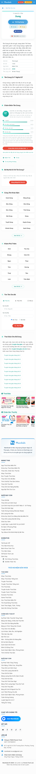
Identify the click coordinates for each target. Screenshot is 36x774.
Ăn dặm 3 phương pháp (8, 527)
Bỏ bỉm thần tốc (10, 562)
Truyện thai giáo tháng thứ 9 (12, 387)
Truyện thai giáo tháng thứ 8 (12, 383)
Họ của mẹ (6, 312)
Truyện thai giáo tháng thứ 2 (12, 359)
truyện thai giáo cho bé (19, 349)
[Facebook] (7, 729)
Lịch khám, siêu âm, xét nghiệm (11, 631)
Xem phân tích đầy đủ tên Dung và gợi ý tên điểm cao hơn (18, 152)
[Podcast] (11, 729)
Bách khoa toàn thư (7, 548)
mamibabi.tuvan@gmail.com (13, 751)
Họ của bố (6, 306)
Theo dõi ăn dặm (6, 673)
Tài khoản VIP (5, 543)
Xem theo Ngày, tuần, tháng (10, 605)
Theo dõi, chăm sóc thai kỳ (10, 471)
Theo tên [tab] (19, 300)
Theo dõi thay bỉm (7, 686)
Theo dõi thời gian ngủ (9, 681)
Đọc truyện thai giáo (8, 476)
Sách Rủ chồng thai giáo (9, 608)
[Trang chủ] (3, 8)
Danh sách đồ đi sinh (8, 645)
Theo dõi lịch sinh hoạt (9, 503)
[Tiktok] (16, 729)
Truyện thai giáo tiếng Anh (10, 584)
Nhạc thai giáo (6, 473)
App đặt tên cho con (8, 489)
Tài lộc (17, 157)
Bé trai (15, 320)
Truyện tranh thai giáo (8, 592)
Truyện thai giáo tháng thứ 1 (12, 355)
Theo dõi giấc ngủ (7, 508)
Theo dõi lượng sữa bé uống (10, 519)
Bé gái (23, 320)
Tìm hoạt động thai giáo (9, 603)
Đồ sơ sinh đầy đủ (7, 642)
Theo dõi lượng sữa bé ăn (9, 670)
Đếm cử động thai (7, 647)
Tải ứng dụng (19, 22)
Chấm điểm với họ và (17, 148)
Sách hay (4, 556)
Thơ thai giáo (5, 587)
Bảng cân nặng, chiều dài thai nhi (12, 621)
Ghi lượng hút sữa (7, 513)
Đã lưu (31, 300)
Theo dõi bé (5, 500)
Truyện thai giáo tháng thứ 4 (12, 367)
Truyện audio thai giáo (8, 589)
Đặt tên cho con (10, 8)
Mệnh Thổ (7, 157)
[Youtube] (3, 729)
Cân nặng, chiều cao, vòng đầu (11, 665)
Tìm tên (19, 325)
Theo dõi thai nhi (7, 484)
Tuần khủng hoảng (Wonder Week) (12, 511)
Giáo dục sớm (5, 521)
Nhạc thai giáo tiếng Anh (9, 579)
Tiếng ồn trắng (6, 702)
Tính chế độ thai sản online (10, 481)
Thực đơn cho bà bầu (8, 479)
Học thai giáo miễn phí (8, 600)
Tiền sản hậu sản (6, 634)
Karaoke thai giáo (7, 595)
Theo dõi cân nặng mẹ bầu (10, 487)
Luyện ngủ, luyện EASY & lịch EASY (13, 524)
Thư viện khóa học (7, 546)
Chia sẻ (18, 31)
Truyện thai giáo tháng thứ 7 (12, 379)
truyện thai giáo (17, 344)
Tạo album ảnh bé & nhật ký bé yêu (12, 532)
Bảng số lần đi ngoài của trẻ (10, 689)
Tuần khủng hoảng (7, 697)
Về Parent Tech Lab (7, 554)
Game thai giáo (6, 597)
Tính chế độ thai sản (8, 653)
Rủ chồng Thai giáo (11, 559)
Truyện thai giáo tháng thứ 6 (12, 375)
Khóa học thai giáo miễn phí (10, 468)
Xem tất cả (17, 235)
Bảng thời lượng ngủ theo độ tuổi (12, 684)
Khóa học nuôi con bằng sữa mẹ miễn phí (14, 516)
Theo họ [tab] (7, 300)
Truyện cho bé (6, 529)
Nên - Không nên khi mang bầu (11, 639)
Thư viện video (6, 551)
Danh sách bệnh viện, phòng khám (12, 650)
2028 (13, 69)
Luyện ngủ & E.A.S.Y (7, 700)
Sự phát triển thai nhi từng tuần (11, 618)
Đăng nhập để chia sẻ (18, 182)
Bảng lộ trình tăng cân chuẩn (11, 626)
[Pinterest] (20, 729)
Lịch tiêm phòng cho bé (9, 692)
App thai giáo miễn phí (8, 465)
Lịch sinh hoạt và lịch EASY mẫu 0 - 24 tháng (16, 505)
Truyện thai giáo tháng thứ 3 (12, 363)
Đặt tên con (5, 637)
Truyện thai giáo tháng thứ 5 (12, 371)
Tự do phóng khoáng (10, 161)
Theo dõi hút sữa (6, 678)
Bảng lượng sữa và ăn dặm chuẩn (12, 676)
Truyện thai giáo (6, 581)
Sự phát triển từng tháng (9, 662)
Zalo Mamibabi (13, 719)
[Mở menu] (34, 2)
